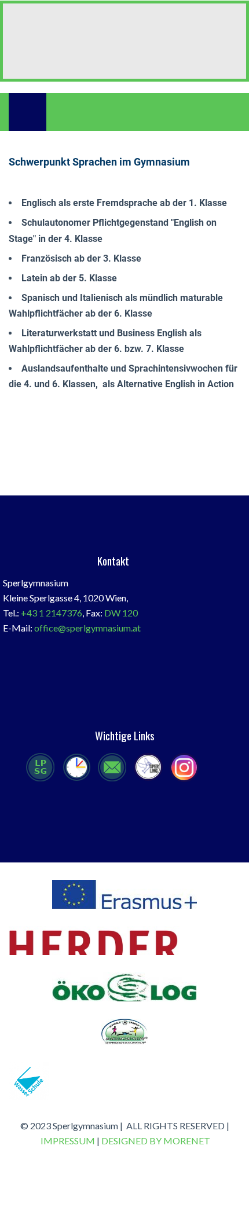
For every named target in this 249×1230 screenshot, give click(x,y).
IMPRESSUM (68, 1140)
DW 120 (121, 612)
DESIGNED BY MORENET (155, 1140)
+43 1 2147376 (51, 612)
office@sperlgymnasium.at (87, 627)
